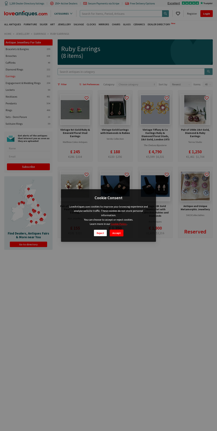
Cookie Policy (119, 224)
